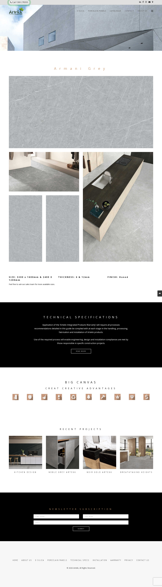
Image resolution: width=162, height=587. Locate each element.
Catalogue (115, 11)
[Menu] (152, 10)
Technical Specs (79, 560)
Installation (100, 560)
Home (15, 560)
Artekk (75, 568)
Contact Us (142, 560)
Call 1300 (20, 2)
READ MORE (81, 351)
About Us (142, 11)
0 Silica (80, 11)
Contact (129, 11)
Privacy (129, 560)
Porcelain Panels (97, 11)
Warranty (115, 560)
